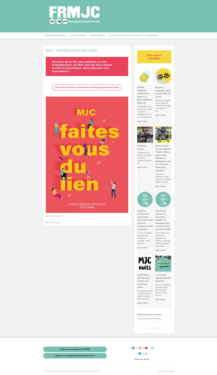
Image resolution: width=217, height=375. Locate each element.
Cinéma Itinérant (97, 35)
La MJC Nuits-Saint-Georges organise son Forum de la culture (143, 281)
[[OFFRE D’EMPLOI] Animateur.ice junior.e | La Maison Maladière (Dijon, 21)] (145, 76)
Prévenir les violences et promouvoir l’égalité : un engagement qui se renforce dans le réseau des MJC (163, 220)
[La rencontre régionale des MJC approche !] (163, 264)
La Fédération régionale (54, 35)
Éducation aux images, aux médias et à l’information (133, 35)
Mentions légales (142, 359)
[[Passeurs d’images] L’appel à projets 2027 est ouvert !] (163, 76)
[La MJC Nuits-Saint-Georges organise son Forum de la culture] (145, 264)
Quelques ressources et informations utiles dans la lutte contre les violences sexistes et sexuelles (145, 220)
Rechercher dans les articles (149, 315)
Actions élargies (78, 35)
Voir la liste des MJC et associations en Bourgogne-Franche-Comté (87, 87)
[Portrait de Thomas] (145, 135)
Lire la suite (143, 121)
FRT (172, 371)
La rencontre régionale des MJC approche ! (163, 278)
